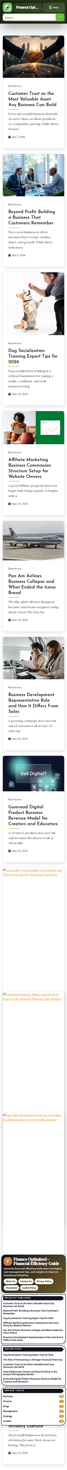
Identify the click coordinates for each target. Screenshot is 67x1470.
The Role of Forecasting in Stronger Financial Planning (32, 1359)
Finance (7, 1401)
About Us (10, 1281)
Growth (7, 1421)
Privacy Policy (44, 1281)
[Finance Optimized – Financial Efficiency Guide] (7, 7)
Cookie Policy (29, 1287)
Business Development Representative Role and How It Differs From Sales (33, 1338)
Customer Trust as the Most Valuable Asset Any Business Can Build (32, 99)
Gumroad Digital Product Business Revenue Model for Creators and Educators (32, 1380)
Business (15, 86)
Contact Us (26, 1281)
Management (10, 1411)
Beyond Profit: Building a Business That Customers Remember (31, 217)
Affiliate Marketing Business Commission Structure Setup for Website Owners (31, 1324)
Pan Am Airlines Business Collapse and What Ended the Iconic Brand (33, 1331)
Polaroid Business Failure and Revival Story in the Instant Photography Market (30, 1373)
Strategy (7, 1416)
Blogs (6, 1406)
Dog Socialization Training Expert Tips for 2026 (33, 356)
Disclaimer (11, 1287)
